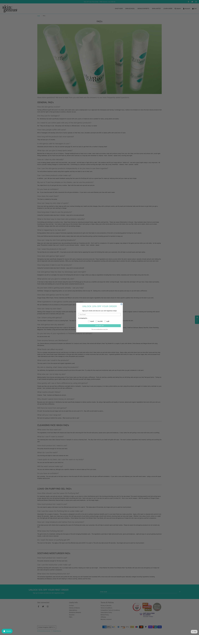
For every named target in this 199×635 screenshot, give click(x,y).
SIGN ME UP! (99, 325)
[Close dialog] (121, 304)
